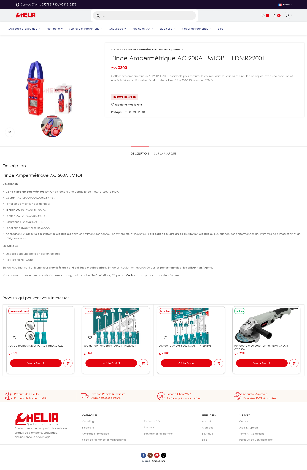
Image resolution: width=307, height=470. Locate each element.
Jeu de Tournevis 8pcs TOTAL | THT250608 (185, 345)
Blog (220, 28)
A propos (207, 427)
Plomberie (53, 28)
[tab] (140, 151)
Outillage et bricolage (95, 433)
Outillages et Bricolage (22, 28)
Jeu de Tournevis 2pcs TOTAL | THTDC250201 (36, 345)
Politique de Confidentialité (256, 439)
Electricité (166, 28)
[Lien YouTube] (157, 455)
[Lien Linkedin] (139, 112)
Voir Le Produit (36, 363)
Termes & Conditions (251, 433)
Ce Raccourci (135, 275)
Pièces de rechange (195, 28)
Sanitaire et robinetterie (84, 28)
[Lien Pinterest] (134, 112)
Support (244, 415)
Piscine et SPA (141, 28)
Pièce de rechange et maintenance (104, 439)
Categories (89, 415)
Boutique (126, 49)
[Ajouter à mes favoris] (14, 337)
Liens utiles (209, 415)
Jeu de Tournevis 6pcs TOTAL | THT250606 (110, 345)
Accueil (115, 49)
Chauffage (116, 28)
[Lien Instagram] (150, 455)
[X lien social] (130, 112)
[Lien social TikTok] (163, 455)
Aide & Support (248, 427)
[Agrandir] (9, 132)
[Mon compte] (287, 15)
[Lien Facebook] (126, 112)
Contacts (245, 421)
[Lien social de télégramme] (143, 112)
